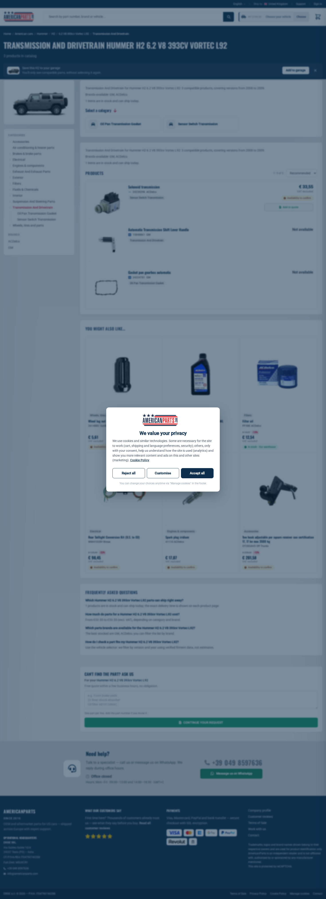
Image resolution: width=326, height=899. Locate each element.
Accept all (197, 473)
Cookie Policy (139, 460)
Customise (163, 473)
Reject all (129, 473)
